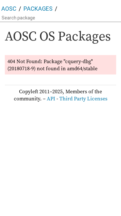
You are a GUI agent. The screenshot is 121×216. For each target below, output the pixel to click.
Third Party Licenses (83, 98)
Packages (38, 8)
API (51, 98)
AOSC (8, 8)
